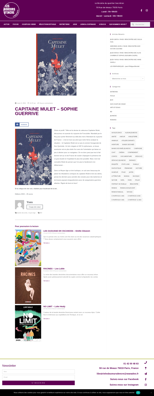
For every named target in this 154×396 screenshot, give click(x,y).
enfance (132, 160)
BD (41, 213)
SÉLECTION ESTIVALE (47, 24)
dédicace (138, 156)
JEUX (75, 24)
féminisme (128, 168)
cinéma (121, 152)
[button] (22, 124)
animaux (115, 140)
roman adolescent (127, 188)
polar (137, 180)
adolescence (117, 133)
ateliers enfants (128, 140)
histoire (139, 168)
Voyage (129, 192)
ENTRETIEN (114, 92)
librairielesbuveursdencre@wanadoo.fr (118, 373)
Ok (138, 392)
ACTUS (6, 24)
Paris (130, 180)
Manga (126, 176)
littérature (116, 176)
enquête (115, 164)
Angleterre (132, 137)
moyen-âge (32, 213)
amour (122, 137)
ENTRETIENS (64, 24)
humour (115, 172)
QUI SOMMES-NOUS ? (118, 24)
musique (136, 176)
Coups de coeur (35, 207)
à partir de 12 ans (134, 200)
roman (114, 188)
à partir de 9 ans (118, 200)
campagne (138, 148)
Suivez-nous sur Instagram (124, 384)
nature (114, 180)
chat (113, 152)
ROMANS (113, 120)
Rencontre (134, 184)
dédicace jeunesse (119, 160)
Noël (122, 180)
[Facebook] (141, 10)
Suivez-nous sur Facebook (124, 379)
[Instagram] (146, 10)
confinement (133, 152)
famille (136, 164)
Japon (131, 172)
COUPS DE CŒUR (29, 24)
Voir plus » (46, 243)
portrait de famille (119, 184)
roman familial (117, 192)
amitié (114, 137)
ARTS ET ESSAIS (115, 107)
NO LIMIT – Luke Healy (54, 306)
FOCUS (15, 24)
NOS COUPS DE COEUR (117, 104)
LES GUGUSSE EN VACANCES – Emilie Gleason (66, 231)
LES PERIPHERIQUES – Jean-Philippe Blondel (124, 66)
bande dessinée (22, 213)
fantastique (116, 168)
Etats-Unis (126, 164)
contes (114, 156)
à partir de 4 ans (134, 196)
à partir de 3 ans (118, 196)
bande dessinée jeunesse (121, 148)
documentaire (126, 156)
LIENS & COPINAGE (88, 24)
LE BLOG (102, 24)
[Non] (151, 392)
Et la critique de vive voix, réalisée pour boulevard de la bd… (36, 188)
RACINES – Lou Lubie (53, 269)
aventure (115, 144)
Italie (123, 172)
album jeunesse (131, 133)
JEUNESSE (113, 116)
